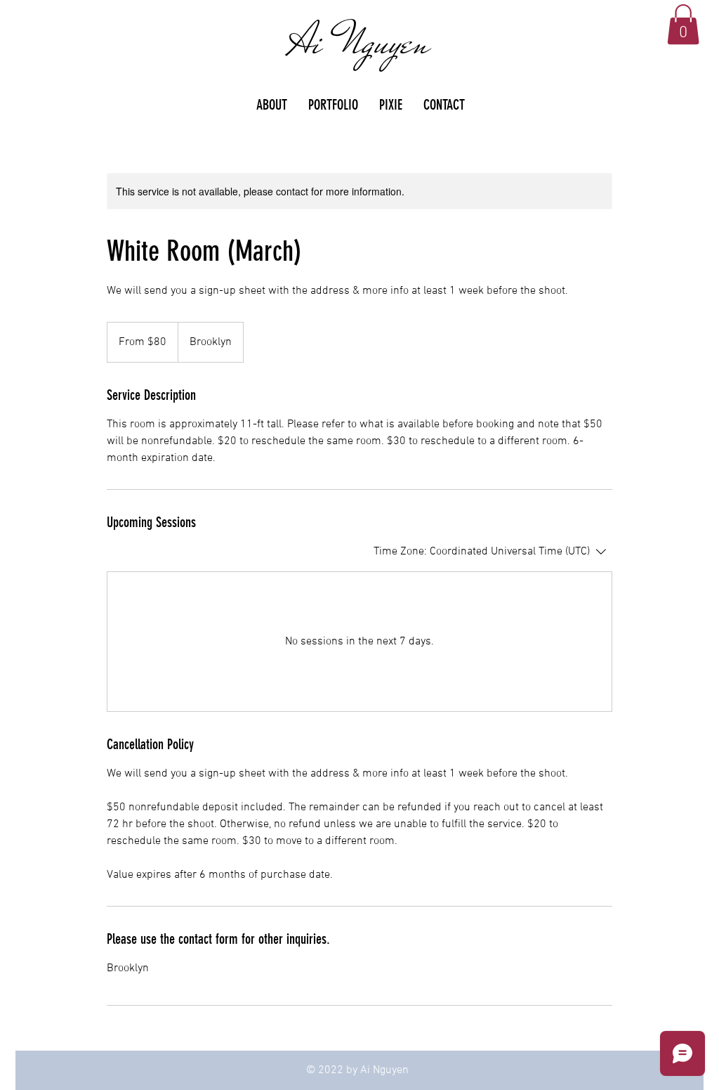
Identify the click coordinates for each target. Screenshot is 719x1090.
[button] (683, 24)
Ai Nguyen (359, 42)
